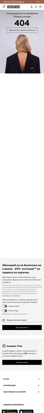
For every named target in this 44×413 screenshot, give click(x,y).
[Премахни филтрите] (38, 2)
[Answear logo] (13, 6)
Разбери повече (22, 362)
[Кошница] (40, 6)
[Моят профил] (31, 6)
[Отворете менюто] (4, 7)
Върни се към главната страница (22, 30)
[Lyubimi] (36, 6)
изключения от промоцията (11, 295)
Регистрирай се (22, 327)
